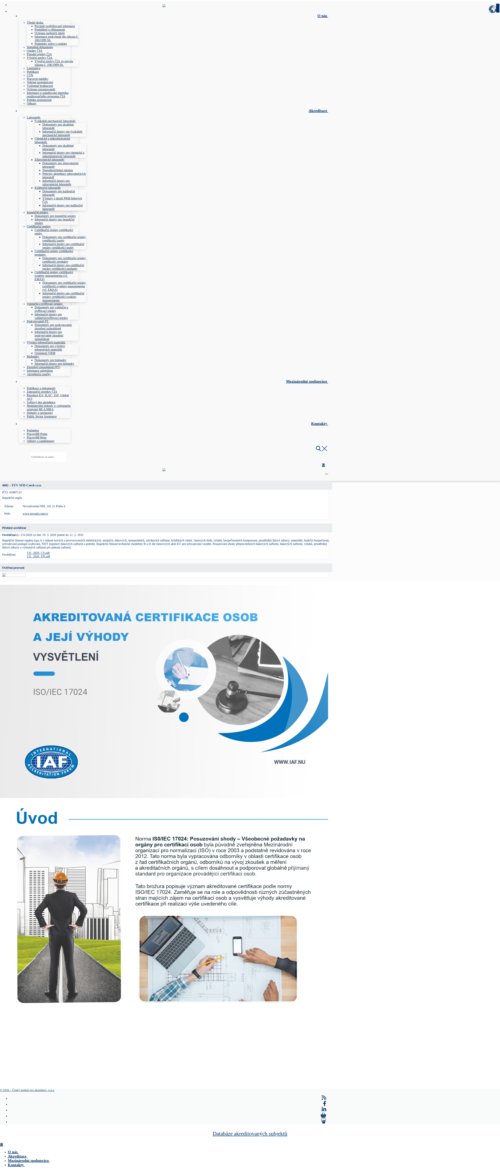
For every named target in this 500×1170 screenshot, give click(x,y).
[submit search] (497, 8)
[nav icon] (326, 474)
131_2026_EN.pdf (38, 556)
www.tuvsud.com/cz (35, 513)
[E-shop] (323, 1115)
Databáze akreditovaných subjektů (250, 1134)
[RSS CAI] (324, 1097)
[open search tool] (321, 450)
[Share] (324, 1121)
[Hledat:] (48, 456)
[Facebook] (325, 1103)
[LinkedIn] (324, 1109)
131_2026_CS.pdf (38, 553)
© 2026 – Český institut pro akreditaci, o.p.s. (27, 1090)
